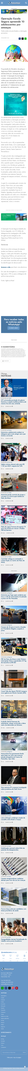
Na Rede (3, 1041)
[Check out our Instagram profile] (13, 988)
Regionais (3, 1026)
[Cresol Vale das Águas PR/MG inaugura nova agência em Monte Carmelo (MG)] (14, 679)
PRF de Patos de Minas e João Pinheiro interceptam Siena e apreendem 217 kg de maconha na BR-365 (13, 661)
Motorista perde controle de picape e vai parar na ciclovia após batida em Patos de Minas (13, 496)
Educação (3, 1006)
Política (2, 1024)
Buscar (24, 1052)
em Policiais (9, 430)
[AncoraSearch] (26, 3)
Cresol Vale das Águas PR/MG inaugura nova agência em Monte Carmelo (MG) (14, 692)
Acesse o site (5, 267)
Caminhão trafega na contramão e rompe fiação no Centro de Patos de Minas (12, 560)
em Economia (9, 462)
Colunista (3, 1000)
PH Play (2, 1020)
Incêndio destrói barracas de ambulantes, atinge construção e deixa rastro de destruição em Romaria (13, 723)
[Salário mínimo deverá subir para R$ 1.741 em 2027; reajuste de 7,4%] (14, 452)
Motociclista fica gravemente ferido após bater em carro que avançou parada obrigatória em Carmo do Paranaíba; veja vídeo (12, 756)
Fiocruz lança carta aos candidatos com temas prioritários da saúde (13, 910)
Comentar (6, 361)
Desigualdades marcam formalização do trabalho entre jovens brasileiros (14, 940)
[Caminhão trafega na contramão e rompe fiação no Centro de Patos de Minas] (14, 546)
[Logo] (14, 3)
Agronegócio (3, 995)
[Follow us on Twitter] (9, 988)
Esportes (2, 1008)
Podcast (2, 1043)
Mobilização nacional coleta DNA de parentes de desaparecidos (13, 849)
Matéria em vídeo (4, 1016)
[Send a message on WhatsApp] (2, 988)
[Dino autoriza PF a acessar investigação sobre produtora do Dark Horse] (14, 775)
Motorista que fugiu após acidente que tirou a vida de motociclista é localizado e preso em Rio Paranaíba (14, 596)
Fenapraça (3, 1012)
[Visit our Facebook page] (6, 988)
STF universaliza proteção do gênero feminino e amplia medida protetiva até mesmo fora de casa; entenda (13, 402)
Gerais (2, 1014)
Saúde (2, 1028)
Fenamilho (3, 1010)
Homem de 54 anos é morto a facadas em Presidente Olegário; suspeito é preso (13, 629)
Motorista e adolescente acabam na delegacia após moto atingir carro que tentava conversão (13, 434)
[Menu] (2, 3)
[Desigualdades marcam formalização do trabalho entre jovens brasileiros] (14, 927)
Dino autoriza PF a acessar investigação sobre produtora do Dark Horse (13, 788)
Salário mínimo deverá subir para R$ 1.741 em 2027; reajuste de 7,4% (12, 465)
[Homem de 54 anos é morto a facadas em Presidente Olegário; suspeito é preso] (14, 614)
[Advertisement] (14, 1069)
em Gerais (9, 785)
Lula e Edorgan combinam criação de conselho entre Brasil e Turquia (13, 819)
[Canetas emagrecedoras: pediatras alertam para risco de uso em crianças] (14, 866)
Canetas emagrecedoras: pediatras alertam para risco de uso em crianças (13, 879)
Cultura (2, 1002)
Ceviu (2, 1045)
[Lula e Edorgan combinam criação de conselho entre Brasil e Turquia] (14, 805)
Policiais (2, 1022)
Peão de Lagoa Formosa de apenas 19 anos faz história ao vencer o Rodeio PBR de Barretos (13, 528)
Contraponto (3, 1047)
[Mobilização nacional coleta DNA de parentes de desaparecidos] (14, 836)
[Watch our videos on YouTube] (16, 988)
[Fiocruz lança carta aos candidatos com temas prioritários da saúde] (14, 896)
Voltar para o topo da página (14, 1057)
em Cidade (9, 398)
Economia (3, 1004)
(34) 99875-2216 (9, 982)
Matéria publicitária (5, 1018)
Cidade (2, 997)
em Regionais (9, 593)
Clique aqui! (13, 328)
